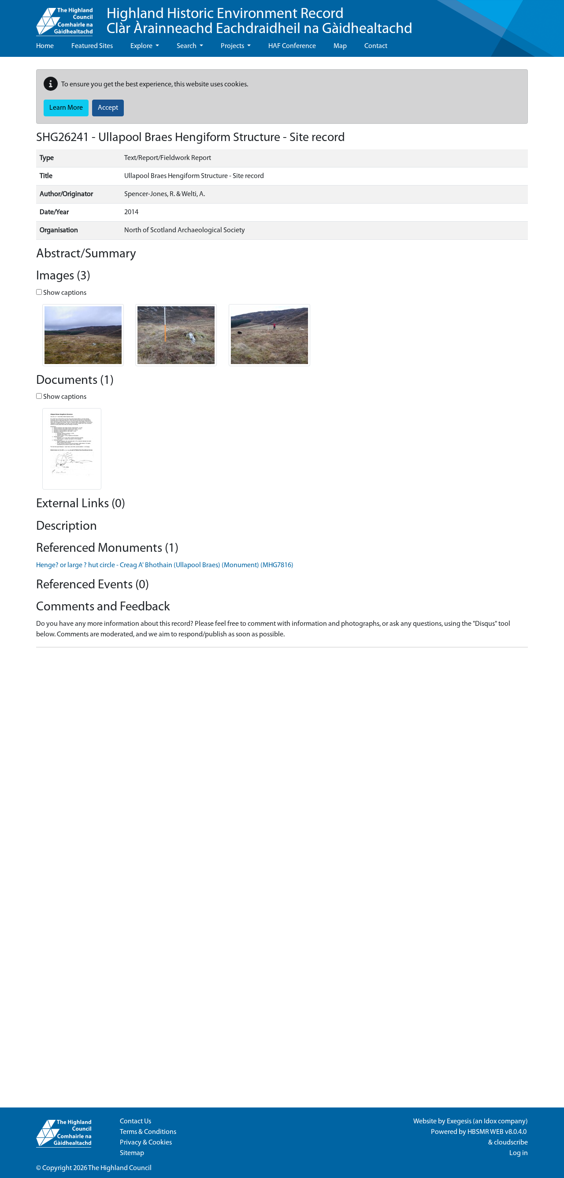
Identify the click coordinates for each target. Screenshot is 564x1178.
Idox (490, 1121)
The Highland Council (120, 1168)
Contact (375, 46)
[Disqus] (282, 764)
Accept (108, 107)
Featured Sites (92, 46)
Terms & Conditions (148, 1132)
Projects (233, 46)
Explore (142, 46)
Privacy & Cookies (146, 1142)
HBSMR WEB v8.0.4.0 (498, 1132)
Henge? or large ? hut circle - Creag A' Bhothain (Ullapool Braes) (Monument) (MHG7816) (164, 565)
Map (340, 46)
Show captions (64, 293)
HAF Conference (292, 46)
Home (45, 46)
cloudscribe (511, 1142)
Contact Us (135, 1121)
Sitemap (132, 1153)
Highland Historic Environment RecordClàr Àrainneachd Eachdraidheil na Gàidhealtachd (259, 22)
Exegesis (459, 1121)
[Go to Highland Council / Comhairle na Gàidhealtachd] (64, 18)
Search (187, 46)
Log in (518, 1153)
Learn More (66, 107)
